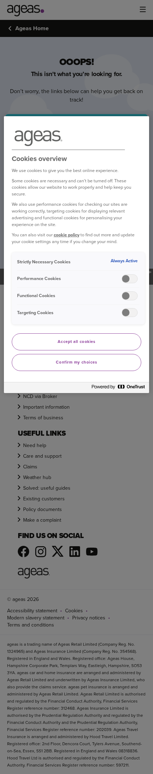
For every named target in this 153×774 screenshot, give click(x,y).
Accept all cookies (76, 342)
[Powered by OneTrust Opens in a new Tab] (118, 388)
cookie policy (66, 234)
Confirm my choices (76, 362)
